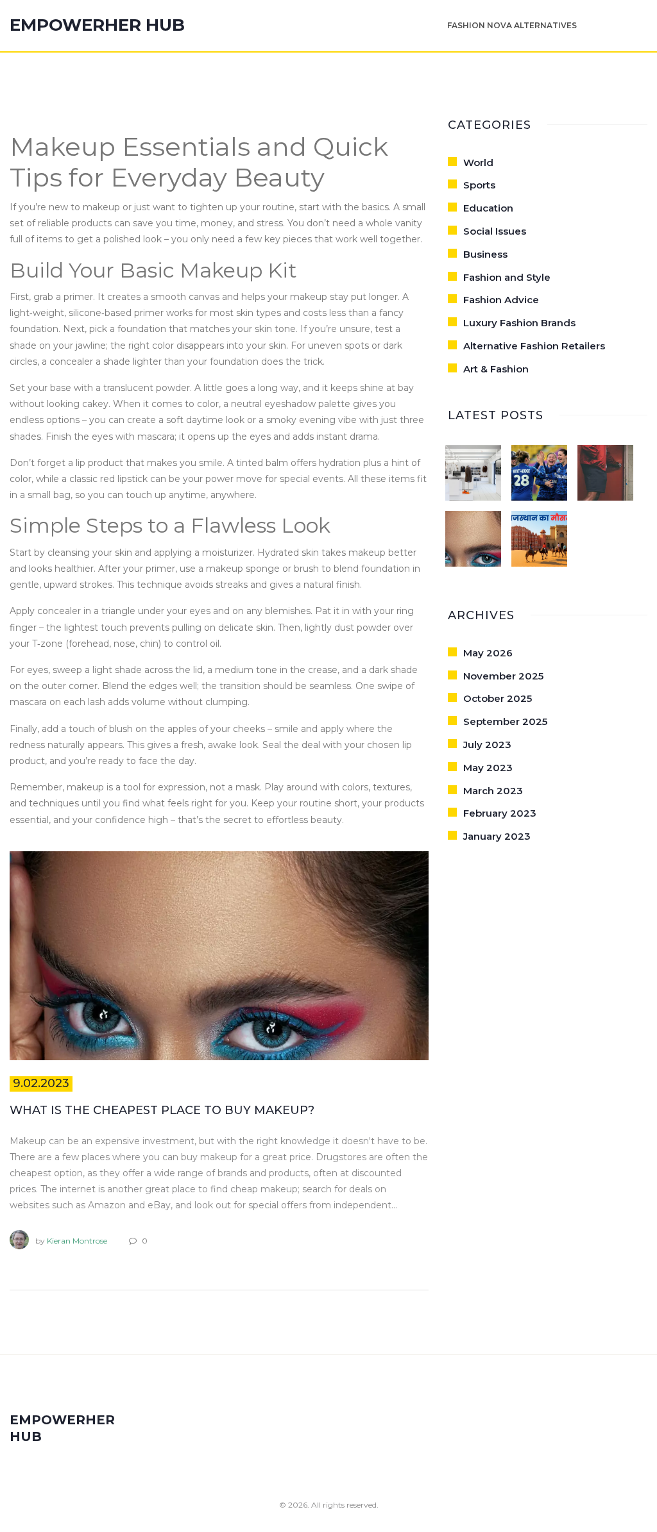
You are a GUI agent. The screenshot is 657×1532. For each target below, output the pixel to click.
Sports (479, 185)
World (478, 162)
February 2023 (499, 813)
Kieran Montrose (77, 1240)
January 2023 (497, 836)
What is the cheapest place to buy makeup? (162, 1110)
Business (485, 254)
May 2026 (488, 653)
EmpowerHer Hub (97, 25)
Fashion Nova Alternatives (512, 25)
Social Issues (494, 231)
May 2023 (488, 768)
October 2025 (497, 698)
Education (488, 208)
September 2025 (505, 721)
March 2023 (493, 791)
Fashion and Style (506, 277)
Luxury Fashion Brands (519, 323)
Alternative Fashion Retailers (534, 346)
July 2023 (487, 744)
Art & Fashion (496, 369)
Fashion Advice (501, 300)
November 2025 (503, 676)
